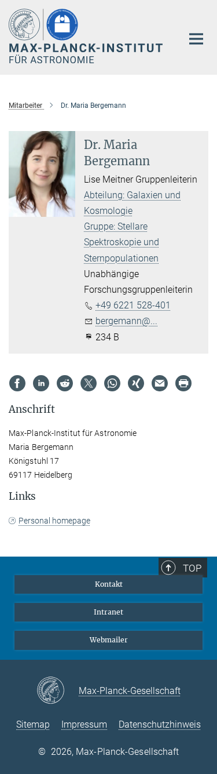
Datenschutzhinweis (160, 724)
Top (192, 568)
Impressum (84, 724)
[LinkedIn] (41, 383)
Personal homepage (54, 520)
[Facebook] (17, 383)
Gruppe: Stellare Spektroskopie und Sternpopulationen (121, 242)
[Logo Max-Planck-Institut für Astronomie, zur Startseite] (87, 36)
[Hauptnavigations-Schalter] (196, 38)
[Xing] (136, 383)
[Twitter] (88, 383)
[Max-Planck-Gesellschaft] (57, 691)
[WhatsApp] (112, 383)
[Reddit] (64, 383)
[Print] (183, 383)
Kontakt (109, 584)
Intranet (108, 612)
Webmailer (109, 639)
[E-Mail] (159, 383)
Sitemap (33, 724)
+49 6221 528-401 (133, 305)
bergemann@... (126, 320)
